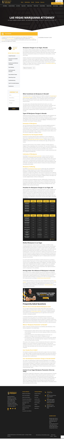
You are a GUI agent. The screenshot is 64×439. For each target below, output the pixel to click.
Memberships (27, 2)
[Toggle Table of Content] (33, 68)
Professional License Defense (25, 408)
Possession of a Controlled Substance (13, 59)
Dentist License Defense (26, 397)
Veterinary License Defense (26, 400)
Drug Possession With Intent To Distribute (13, 64)
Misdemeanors (37, 406)
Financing (37, 2)
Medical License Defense (26, 393)
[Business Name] (51, 406)
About (22, 2)
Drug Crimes (24, 5)
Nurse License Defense (26, 395)
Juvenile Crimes (37, 399)
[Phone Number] (51, 392)
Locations (61, 5)
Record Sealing (55, 5)
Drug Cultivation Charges (13, 74)
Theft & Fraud (36, 5)
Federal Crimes (49, 5)
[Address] (51, 395)
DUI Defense (5, 5)
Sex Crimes (18, 5)
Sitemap (55, 436)
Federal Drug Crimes (12, 77)
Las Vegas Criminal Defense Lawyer (16, 20)
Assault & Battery (37, 400)
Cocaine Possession (12, 55)
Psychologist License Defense (25, 403)
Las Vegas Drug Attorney (32, 20)
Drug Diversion (11, 86)
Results (32, 2)
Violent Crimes (29, 5)
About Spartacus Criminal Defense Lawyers (43, 434)
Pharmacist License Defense (26, 399)
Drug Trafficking (11, 67)
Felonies (36, 404)
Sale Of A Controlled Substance (14, 83)
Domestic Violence (12, 5)
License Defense (42, 5)
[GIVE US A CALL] (13, 48)
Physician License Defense (26, 405)
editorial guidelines (10, 38)
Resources (42, 2)
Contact (51, 436)
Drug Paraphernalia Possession (12, 71)
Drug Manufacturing (12, 80)
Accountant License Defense (26, 410)
